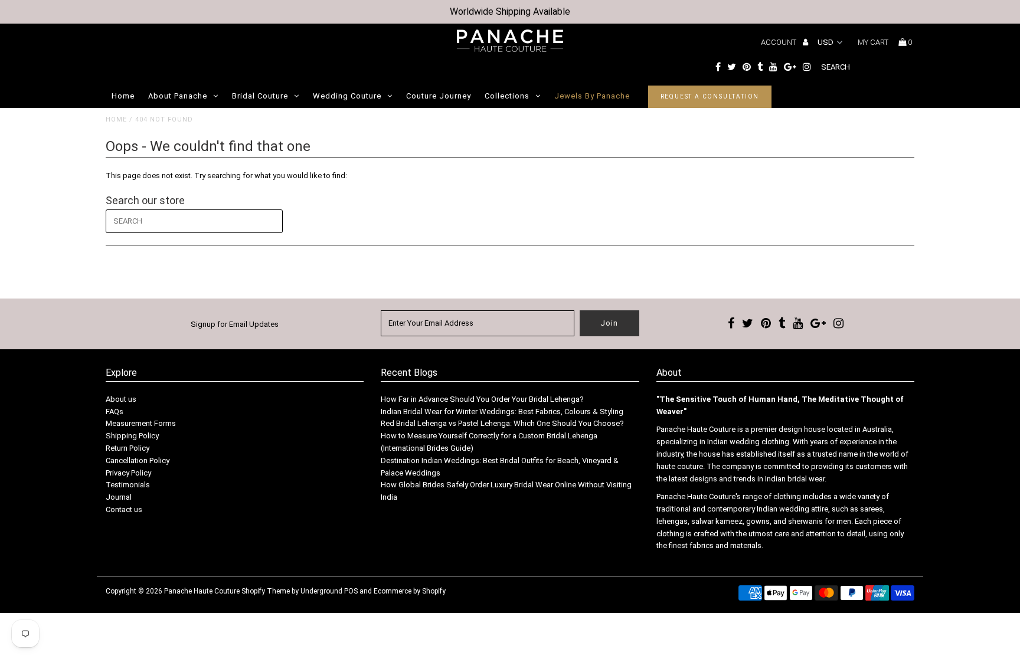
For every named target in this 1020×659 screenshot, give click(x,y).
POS (351, 591)
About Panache (177, 95)
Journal (119, 497)
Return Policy (127, 448)
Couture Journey (438, 95)
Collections (507, 95)
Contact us (124, 509)
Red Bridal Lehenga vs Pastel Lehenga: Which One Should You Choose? (502, 423)
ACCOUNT (779, 42)
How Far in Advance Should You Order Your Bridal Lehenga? (482, 399)
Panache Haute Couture (202, 591)
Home (123, 95)
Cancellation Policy (137, 460)
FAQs (114, 411)
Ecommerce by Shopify (410, 591)
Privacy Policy (128, 472)
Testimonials (128, 484)
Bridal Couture (260, 95)
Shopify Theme (265, 591)
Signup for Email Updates (235, 324)
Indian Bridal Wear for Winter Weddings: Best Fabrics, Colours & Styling (502, 411)
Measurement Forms (141, 423)
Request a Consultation (710, 96)
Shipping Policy (132, 435)
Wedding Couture (347, 95)
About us (121, 399)
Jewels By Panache (592, 95)
